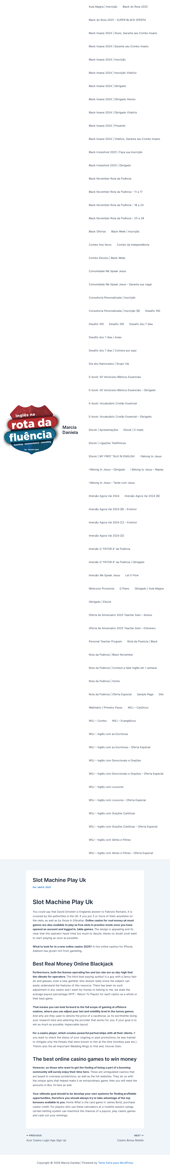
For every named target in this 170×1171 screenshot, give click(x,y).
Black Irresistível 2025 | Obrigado (110, 165)
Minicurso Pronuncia (101, 588)
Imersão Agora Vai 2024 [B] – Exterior (113, 509)
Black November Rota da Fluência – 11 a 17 (115, 191)
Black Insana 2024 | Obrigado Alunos (112, 99)
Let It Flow (132, 575)
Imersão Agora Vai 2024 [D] (106, 535)
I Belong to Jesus (151, 456)
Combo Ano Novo (100, 244)
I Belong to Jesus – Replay (147, 469)
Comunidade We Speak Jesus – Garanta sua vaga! (120, 284)
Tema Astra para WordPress (115, 1162)
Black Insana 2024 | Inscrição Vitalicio (113, 72)
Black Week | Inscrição (125, 231)
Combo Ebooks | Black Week (107, 258)
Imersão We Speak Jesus (104, 575)
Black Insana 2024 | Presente (107, 125)
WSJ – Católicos (138, 707)
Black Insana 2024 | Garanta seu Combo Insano (119, 46)
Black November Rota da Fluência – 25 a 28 (116, 218)
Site (161, 694)
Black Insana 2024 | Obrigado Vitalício (113, 112)
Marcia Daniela (70, 430)
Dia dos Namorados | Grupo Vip (109, 363)
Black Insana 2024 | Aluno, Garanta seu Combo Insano (123, 33)
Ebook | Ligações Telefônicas (107, 443)
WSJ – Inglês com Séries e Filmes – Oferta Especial (121, 853)
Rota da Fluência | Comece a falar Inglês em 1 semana (123, 667)
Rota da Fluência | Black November (111, 654)
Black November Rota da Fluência (110, 178)
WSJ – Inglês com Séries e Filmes (110, 839)
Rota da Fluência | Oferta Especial (110, 694)
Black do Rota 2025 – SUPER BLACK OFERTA (117, 19)
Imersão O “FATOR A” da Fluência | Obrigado (116, 562)
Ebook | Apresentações (103, 429)
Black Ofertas (97, 231)
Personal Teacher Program (105, 641)
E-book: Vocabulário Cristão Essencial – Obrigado (120, 416)
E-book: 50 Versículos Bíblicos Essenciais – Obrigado (122, 390)
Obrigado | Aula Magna (149, 588)
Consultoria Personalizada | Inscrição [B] (114, 310)
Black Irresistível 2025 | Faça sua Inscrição (115, 152)
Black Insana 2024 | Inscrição (107, 59)
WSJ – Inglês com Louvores (106, 786)
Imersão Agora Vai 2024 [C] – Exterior (113, 522)
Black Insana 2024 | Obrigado (107, 86)
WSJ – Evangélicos (124, 720)
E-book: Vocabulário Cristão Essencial (113, 403)
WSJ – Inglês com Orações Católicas (112, 813)
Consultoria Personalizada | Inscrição (112, 297)
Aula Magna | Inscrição (103, 6)
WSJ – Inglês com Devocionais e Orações (115, 760)
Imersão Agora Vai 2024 (104, 496)
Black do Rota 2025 (135, 6)
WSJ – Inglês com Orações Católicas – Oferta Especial (123, 826)
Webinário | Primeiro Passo (106, 707)
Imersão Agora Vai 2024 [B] (142, 496)
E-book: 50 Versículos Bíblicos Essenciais (115, 377)
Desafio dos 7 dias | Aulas (105, 337)
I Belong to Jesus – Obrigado (107, 469)
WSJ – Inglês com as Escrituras (108, 734)
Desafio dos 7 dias (141, 324)
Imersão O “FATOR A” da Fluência (109, 548)
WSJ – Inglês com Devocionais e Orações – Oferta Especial (126, 773)
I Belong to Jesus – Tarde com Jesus (112, 482)
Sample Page (145, 694)
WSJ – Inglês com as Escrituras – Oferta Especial (119, 747)
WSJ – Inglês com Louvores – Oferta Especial (117, 800)
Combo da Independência (133, 244)
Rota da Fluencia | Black (142, 641)
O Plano (124, 588)
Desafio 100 (152, 310)
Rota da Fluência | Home (104, 681)
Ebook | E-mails (133, 429)
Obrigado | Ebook (100, 601)
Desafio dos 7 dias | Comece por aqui (112, 350)
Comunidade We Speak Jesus (107, 271)
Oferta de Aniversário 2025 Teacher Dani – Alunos (120, 615)
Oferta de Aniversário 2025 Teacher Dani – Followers (122, 628)
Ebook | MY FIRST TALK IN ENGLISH (112, 456)
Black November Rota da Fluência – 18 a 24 (116, 205)
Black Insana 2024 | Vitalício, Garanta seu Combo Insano (124, 139)
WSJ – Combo (98, 720)
